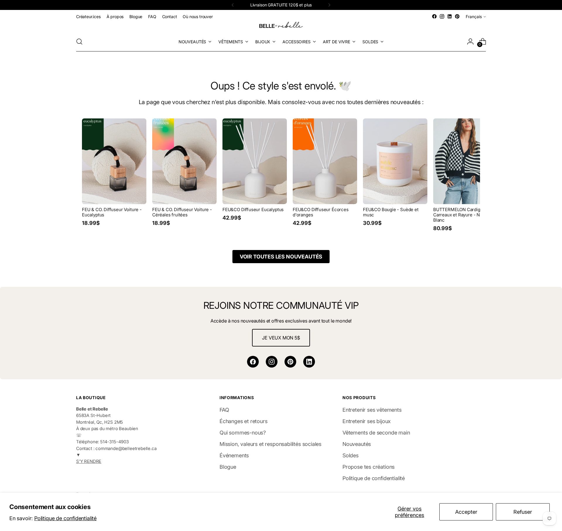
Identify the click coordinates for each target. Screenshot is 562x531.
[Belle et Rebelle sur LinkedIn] (449, 16)
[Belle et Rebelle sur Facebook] (434, 16)
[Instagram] (271, 362)
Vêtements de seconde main (376, 433)
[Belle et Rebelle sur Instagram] (442, 16)
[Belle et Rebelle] (281, 26)
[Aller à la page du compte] (470, 41)
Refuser (522, 512)
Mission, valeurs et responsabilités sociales (270, 444)
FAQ (224, 410)
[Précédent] (232, 5)
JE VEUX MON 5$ (281, 338)
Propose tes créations (368, 467)
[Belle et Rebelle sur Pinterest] (457, 16)
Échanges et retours (244, 421)
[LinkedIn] (309, 362)
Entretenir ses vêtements (372, 410)
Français (474, 16)
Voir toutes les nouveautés (281, 257)
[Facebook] (253, 362)
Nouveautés (356, 444)
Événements (234, 455)
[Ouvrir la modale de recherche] (79, 41)
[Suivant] (329, 5)
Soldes (350, 455)
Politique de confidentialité (65, 518)
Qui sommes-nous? (243, 433)
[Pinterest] (290, 362)
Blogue (228, 467)
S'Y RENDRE (88, 461)
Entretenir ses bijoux (366, 421)
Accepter (466, 512)
